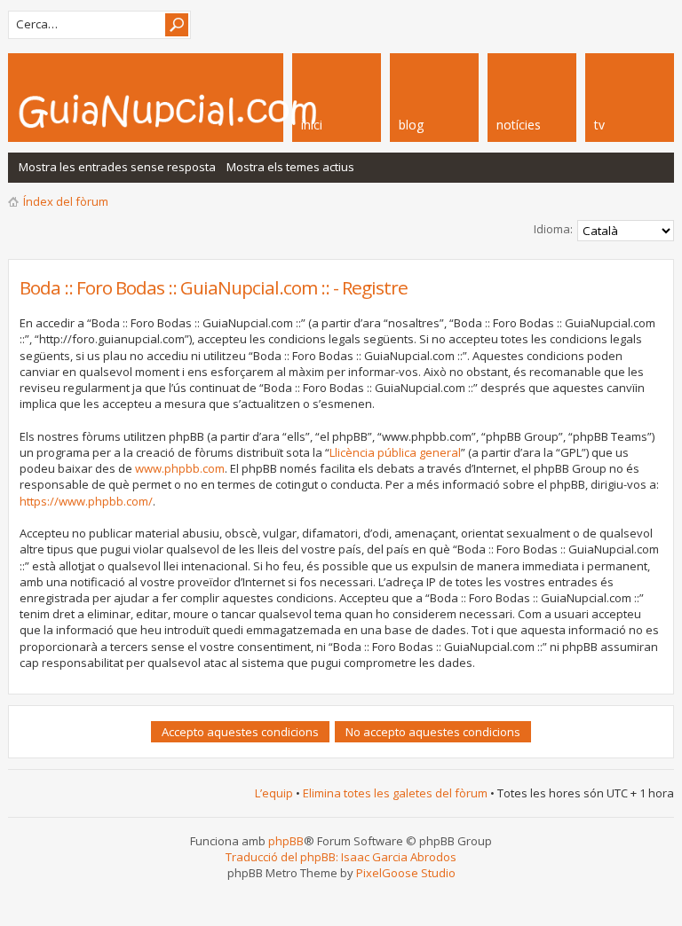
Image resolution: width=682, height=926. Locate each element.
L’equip (274, 793)
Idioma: (553, 229)
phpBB (286, 841)
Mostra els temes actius (290, 167)
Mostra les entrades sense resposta (117, 167)
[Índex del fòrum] (216, 111)
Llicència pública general (395, 452)
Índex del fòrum (65, 201)
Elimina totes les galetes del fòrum (395, 793)
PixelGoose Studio (406, 873)
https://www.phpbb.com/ (86, 501)
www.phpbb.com (180, 468)
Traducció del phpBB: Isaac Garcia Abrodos (341, 857)
